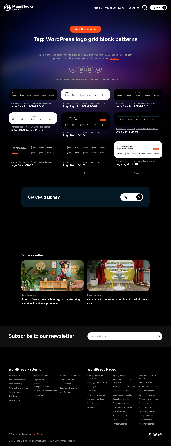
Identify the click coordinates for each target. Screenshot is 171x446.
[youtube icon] (155, 434)
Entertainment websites (123, 407)
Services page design (96, 399)
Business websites (121, 391)
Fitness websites (120, 424)
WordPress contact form (70, 375)
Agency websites (120, 375)
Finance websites (120, 420)
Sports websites (145, 407)
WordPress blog (15, 384)
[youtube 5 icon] (98, 69)
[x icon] (72, 69)
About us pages (94, 391)
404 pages (91, 387)
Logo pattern (39, 380)
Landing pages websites (97, 382)
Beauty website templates (124, 387)
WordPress (64, 79)
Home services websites (149, 387)
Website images (41, 375)
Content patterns (67, 380)
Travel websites (145, 420)
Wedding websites (146, 424)
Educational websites (122, 403)
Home (55, 79)
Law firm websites (146, 391)
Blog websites (93, 403)
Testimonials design (68, 388)
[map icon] (160, 434)
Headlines (13, 396)
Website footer (15, 392)
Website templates (79, 79)
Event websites (119, 411)
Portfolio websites (146, 403)
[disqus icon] (81, 69)
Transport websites (147, 416)
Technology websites (147, 411)
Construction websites (122, 395)
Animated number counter (45, 391)
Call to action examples (18, 388)
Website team (66, 384)
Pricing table (39, 395)
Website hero (14, 375)
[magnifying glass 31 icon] (89, 69)
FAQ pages (91, 407)
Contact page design (96, 395)
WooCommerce (66, 392)
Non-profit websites (147, 395)
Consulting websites (121, 399)
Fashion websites (120, 416)
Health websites (145, 382)
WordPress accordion (17, 380)
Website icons (14, 400)
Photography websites (148, 399)
